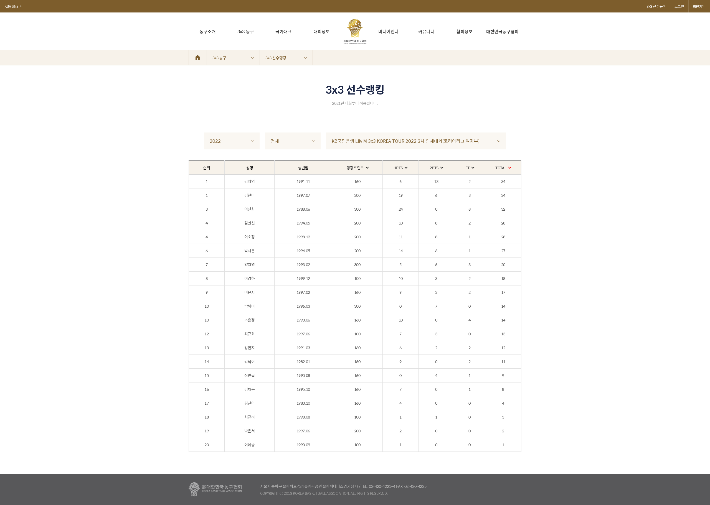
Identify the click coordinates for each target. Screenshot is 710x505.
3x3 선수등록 (656, 6)
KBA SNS (11, 6)
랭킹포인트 (355, 168)
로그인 (679, 6)
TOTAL (500, 168)
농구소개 (207, 31)
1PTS (398, 168)
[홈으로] (198, 57)
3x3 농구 (245, 31)
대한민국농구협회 (502, 31)
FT (467, 168)
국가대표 (283, 31)
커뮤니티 (426, 31)
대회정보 (321, 31)
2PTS (434, 168)
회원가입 (699, 6)
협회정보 (464, 31)
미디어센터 (388, 31)
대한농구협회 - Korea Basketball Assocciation (215, 489)
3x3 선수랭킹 (275, 58)
